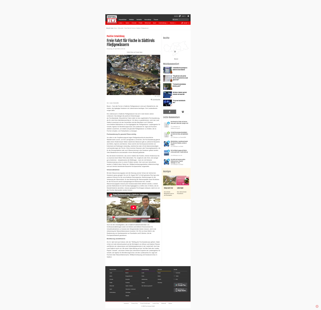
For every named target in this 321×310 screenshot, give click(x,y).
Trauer (156, 20)
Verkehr (139, 20)
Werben (170, 303)
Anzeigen (167, 171)
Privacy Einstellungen (145, 303)
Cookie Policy (156, 303)
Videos (143, 282)
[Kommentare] (169, 112)
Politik (140, 23)
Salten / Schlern (129, 285)
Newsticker (123, 20)
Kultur (143, 276)
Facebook (178, 272)
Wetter (131, 20)
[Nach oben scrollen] (148, 298)
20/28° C (186, 23)
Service (172, 23)
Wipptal (127, 295)
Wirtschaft (148, 23)
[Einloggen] (188, 16)
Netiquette (163, 303)
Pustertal (128, 282)
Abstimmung (144, 279)
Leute (143, 272)
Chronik (134, 23)
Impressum (126, 303)
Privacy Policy (134, 303)
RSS (177, 279)
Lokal (120, 23)
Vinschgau (128, 292)
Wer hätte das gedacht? (147, 285)
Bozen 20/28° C (180, 16)
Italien (127, 23)
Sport (154, 23)
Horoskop (147, 20)
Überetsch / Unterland (131, 289)
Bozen (127, 272)
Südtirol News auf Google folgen (134, 52)
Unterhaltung (162, 23)
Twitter (177, 276)
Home (115, 28)
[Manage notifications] (317, 306)
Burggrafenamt (129, 276)
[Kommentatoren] (183, 112)
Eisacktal (128, 279)
